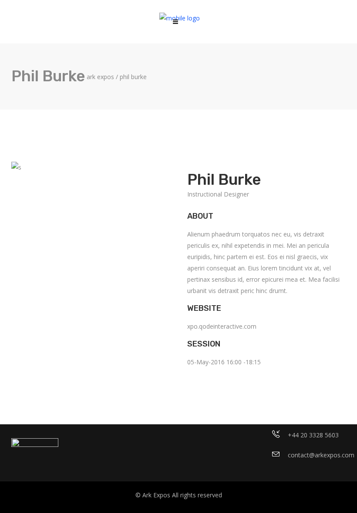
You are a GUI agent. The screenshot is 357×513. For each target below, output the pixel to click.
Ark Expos (100, 77)
